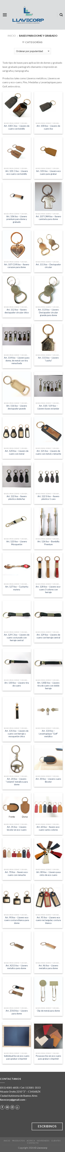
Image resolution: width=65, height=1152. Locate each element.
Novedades (43, 1140)
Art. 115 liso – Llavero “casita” (48, 359)
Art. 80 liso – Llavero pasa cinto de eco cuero (48, 873)
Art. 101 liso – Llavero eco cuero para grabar (48, 172)
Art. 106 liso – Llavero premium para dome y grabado (16, 219)
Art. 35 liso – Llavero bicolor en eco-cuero (17, 828)
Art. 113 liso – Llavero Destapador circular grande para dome (48, 312)
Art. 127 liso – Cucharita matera (16, 588)
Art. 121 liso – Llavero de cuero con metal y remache (48, 452)
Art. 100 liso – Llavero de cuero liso (48, 127)
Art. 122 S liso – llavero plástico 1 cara (48, 497)
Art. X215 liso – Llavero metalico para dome (17, 967)
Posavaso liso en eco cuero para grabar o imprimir (48, 1057)
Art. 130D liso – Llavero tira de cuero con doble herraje (48, 685)
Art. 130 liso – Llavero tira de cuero (16, 684)
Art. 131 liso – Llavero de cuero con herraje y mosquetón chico (16, 734)
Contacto (32, 1143)
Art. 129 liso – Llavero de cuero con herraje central (48, 636)
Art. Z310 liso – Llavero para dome (17, 1012)
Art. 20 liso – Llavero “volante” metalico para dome (17, 782)
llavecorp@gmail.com (12, 1099)
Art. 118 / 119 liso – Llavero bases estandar (48, 407)
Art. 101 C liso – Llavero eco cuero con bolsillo (16, 172)
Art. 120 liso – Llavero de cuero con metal (16, 452)
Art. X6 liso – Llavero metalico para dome (48, 967)
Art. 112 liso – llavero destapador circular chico (17, 311)
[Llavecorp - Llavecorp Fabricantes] (28, 15)
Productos (18, 1140)
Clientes (56, 1140)
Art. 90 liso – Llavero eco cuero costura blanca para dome (16, 920)
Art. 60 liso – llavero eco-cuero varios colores (48, 828)
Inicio (12, 35)
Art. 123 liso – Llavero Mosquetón (16, 543)
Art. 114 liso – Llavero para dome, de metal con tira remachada (16, 360)
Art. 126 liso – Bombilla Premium (48, 543)
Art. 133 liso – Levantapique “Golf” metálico (48, 734)
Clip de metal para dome (48, 1010)
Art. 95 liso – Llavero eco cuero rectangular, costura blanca (48, 920)
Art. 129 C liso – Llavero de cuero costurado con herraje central (16, 637)
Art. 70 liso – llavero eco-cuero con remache (16, 873)
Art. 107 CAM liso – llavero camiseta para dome (48, 218)
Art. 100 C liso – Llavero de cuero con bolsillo (16, 127)
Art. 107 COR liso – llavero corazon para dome (16, 266)
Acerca (31, 1140)
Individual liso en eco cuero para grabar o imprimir (16, 1057)
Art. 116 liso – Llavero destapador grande (16, 407)
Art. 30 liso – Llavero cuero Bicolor (48, 780)
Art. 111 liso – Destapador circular (48, 266)
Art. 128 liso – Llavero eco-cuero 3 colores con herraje (48, 589)
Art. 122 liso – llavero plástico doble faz (17, 497)
